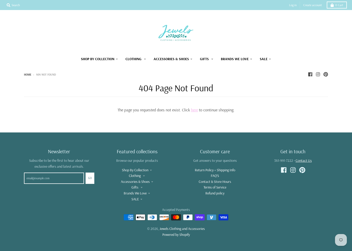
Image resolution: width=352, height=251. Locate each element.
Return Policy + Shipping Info (215, 170)
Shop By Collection (135, 170)
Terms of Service (215, 187)
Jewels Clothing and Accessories (182, 228)
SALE (135, 199)
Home (27, 74)
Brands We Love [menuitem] (235, 59)
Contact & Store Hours (215, 181)
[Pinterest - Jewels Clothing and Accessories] (325, 74)
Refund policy (214, 193)
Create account (312, 5)
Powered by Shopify (176, 234)
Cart (339, 5)
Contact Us (304, 160)
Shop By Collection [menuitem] (97, 59)
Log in (293, 5)
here (194, 109)
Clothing (135, 175)
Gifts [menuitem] (205, 59)
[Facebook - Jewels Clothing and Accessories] (310, 74)
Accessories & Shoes (135, 181)
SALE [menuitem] (263, 59)
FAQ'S (215, 175)
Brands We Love (135, 193)
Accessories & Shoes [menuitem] (171, 59)
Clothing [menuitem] (134, 59)
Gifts (135, 187)
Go (90, 178)
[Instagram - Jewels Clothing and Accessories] (318, 74)
